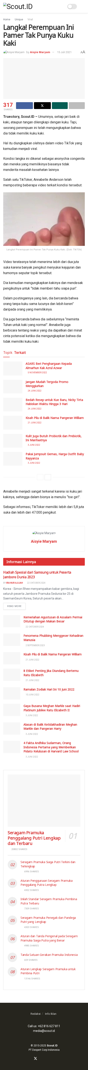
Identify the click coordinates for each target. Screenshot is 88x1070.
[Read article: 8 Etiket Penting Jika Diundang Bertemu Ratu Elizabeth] (11, 675)
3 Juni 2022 (33, 445)
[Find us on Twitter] (35, 1058)
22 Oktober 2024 (36, 583)
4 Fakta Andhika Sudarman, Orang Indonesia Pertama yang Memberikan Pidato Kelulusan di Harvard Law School (51, 747)
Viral (30, 19)
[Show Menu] (83, 6)
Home (6, 19)
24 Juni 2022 (34, 391)
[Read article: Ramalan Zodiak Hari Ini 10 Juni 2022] (11, 693)
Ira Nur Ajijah (14, 583)
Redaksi (36, 1013)
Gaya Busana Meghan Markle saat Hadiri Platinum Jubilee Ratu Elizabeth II (51, 708)
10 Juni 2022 (32, 694)
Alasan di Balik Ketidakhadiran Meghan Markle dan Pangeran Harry (50, 726)
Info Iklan (50, 1013)
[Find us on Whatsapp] (45, 1059)
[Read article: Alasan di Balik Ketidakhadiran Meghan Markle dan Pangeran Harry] (11, 728)
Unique (19, 19)
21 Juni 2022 (34, 422)
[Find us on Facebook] (30, 1059)
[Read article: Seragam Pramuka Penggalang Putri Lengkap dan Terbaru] (44, 800)
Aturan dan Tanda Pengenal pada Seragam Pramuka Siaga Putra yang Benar (49, 938)
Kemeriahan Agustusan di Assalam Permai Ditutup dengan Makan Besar (52, 619)
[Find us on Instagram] (41, 1059)
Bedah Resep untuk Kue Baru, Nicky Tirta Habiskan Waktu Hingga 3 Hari (54, 402)
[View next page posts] (48, 477)
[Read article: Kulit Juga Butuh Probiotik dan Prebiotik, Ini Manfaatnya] (12, 441)
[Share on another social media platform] (77, 105)
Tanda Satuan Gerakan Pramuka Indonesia (49, 955)
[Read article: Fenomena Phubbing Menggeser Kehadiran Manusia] (11, 640)
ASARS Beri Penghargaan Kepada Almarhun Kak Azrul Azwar (49, 366)
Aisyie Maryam (40, 52)
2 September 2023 (35, 645)
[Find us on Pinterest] (50, 1059)
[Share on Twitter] (42, 105)
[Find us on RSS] (55, 1059)
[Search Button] (61, 6)
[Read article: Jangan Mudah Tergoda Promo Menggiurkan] (12, 386)
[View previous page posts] (40, 477)
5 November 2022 (37, 372)
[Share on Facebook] (24, 105)
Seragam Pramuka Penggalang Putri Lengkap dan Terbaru (34, 838)
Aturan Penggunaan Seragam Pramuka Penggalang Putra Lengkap (47, 883)
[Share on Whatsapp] (60, 105)
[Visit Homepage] (18, 6)
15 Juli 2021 (64, 52)
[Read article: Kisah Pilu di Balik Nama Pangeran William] (12, 422)
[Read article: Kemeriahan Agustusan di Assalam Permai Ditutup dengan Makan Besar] (11, 621)
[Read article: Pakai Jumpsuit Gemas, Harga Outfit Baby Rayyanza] (12, 459)
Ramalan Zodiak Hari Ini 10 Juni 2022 (48, 689)
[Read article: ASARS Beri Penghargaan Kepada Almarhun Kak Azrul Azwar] (12, 368)
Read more (16, 606)
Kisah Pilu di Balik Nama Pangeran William (55, 418)
